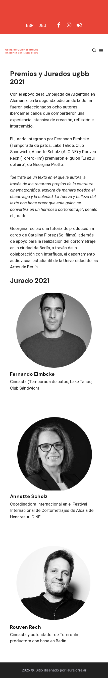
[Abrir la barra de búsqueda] (94, 51)
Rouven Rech (25, 627)
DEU (42, 25)
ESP (29, 25)
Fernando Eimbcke (32, 374)
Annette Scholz (29, 496)
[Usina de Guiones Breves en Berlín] (22, 51)
